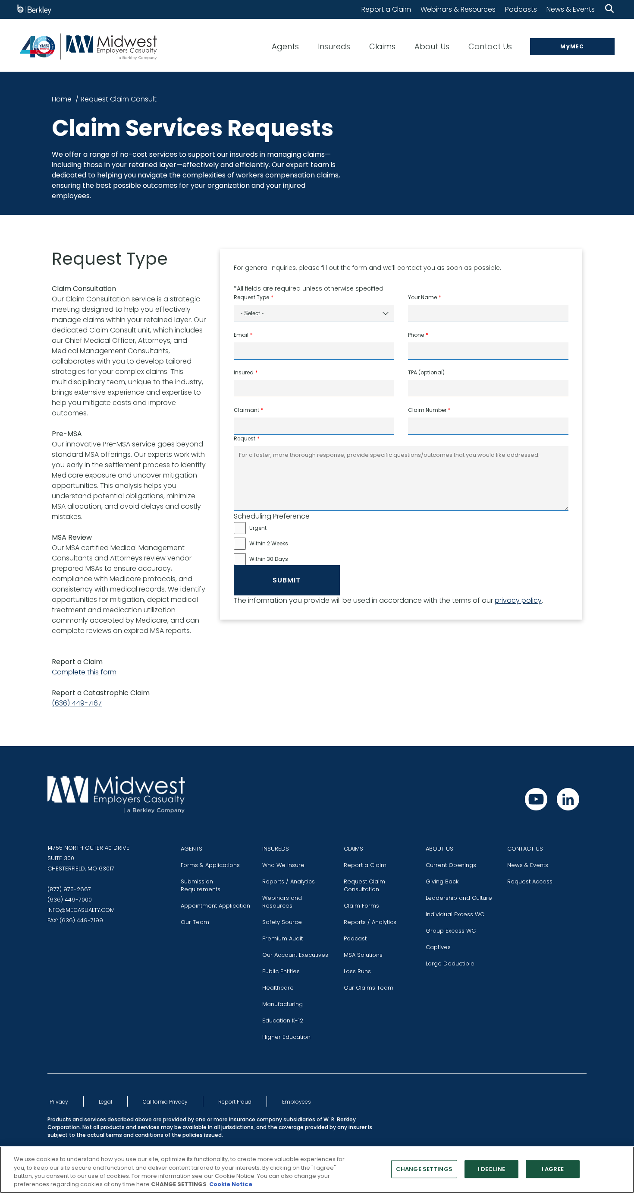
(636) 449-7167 (77, 703)
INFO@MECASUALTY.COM (81, 910)
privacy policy (518, 600)
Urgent (258, 528)
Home (62, 99)
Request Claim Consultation (364, 885)
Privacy (59, 1101)
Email (241, 335)
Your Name (422, 297)
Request (244, 438)
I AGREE (553, 1169)
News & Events (570, 9)
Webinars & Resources (458, 9)
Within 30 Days (268, 559)
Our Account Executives (295, 955)
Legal (105, 1101)
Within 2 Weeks (268, 543)
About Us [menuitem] (431, 46)
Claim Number (427, 410)
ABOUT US (439, 849)
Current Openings (451, 865)
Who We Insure (283, 865)
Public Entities (281, 971)
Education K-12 (282, 1020)
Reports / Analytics (288, 881)
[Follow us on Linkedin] (568, 799)
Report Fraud (234, 1101)
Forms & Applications (210, 865)
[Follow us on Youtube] (536, 799)
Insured (244, 372)
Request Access (529, 881)
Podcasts (521, 9)
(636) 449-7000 (69, 900)
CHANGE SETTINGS (424, 1169)
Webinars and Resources (282, 902)
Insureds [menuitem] (334, 46)
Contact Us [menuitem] (490, 46)
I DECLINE (491, 1169)
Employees (296, 1101)
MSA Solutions (363, 955)
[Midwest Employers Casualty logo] (88, 46)
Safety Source (282, 922)
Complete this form (84, 672)
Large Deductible (450, 963)
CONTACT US (525, 849)
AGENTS (191, 849)
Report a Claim (386, 9)
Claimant (246, 410)
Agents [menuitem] (285, 46)
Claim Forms (361, 906)
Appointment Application (215, 906)
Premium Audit (282, 938)
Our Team (195, 922)
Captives (438, 947)
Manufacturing (282, 1004)
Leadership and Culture (459, 898)
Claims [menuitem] (382, 46)
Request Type (251, 297)
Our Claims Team (368, 988)
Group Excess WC (451, 931)
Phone (416, 335)
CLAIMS (353, 849)
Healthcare (278, 988)
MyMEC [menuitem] (572, 46)
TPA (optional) (426, 372)
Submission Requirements (200, 885)
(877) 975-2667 (69, 889)
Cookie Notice (230, 1184)
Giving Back (442, 881)
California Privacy (165, 1101)
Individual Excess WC (455, 914)
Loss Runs (357, 971)
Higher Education (286, 1037)
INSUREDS (275, 849)
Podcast (355, 938)
